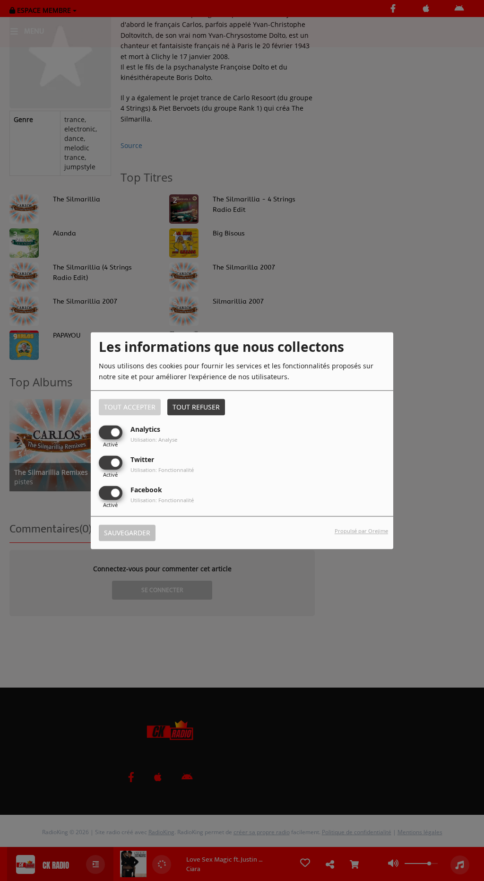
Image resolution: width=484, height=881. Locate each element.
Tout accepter (130, 406)
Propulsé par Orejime (361, 530)
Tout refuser (196, 406)
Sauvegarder (127, 532)
